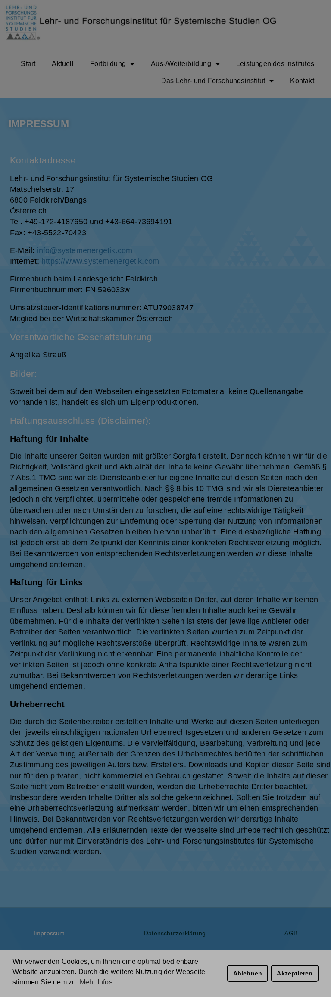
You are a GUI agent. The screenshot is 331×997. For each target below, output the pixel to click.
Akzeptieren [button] (294, 973)
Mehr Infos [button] (96, 982)
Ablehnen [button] (247, 973)
